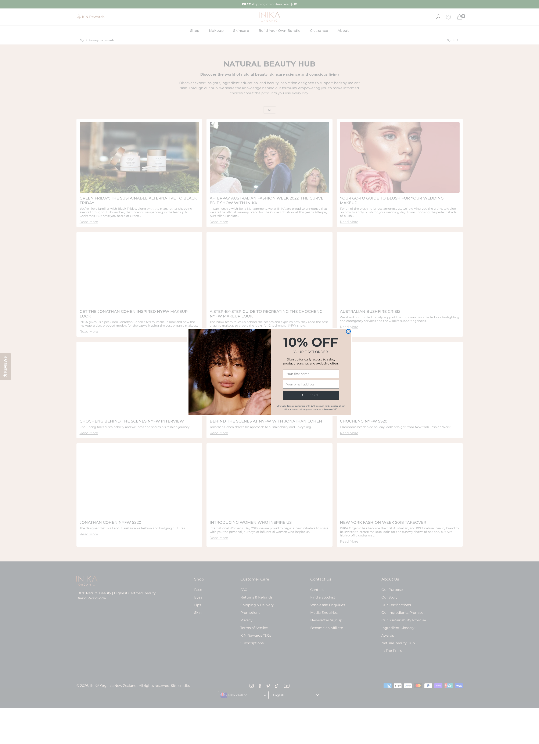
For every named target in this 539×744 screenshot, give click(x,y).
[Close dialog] (348, 331)
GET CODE (311, 395)
